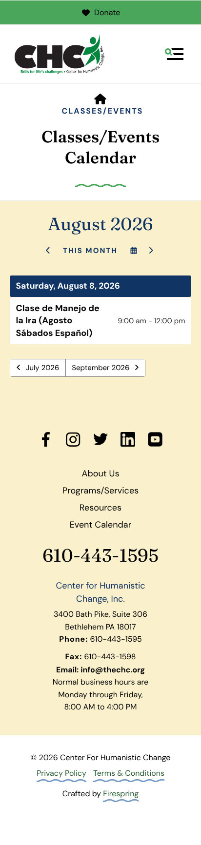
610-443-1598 (110, 656)
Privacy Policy (61, 773)
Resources (100, 507)
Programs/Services (100, 490)
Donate (107, 12)
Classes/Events (102, 111)
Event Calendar (101, 525)
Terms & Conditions (128, 773)
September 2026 (100, 368)
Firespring (121, 793)
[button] (174, 54)
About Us (101, 473)
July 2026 (42, 368)
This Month (90, 250)
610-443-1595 (100, 556)
